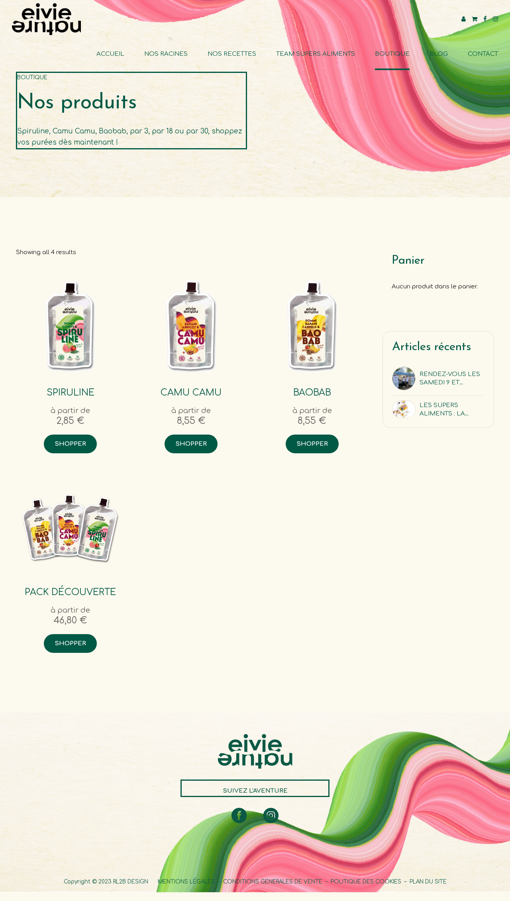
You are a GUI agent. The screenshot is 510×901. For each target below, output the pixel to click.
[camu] (191, 326)
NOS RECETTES (232, 54)
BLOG (439, 54)
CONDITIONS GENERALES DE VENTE (272, 882)
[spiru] (70, 326)
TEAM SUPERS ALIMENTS (315, 54)
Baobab (312, 393)
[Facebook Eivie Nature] (239, 815)
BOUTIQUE (392, 54)
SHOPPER (70, 444)
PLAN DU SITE (428, 882)
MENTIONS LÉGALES (185, 882)
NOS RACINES (166, 54)
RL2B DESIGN (130, 882)
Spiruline (70, 393)
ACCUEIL (110, 54)
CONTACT (483, 54)
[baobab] (312, 326)
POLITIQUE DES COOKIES (366, 882)
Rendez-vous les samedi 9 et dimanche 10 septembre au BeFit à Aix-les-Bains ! (450, 379)
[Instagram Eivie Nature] (271, 815)
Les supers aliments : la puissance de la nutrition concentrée (448, 410)
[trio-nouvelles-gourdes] (70, 525)
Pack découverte (70, 592)
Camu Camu (191, 393)
